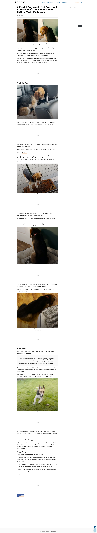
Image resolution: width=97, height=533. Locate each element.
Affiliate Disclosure (54, 529)
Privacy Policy (42, 529)
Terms (47, 529)
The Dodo (24, 153)
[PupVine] (25, 2)
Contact (61, 529)
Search (80, 25)
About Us (36, 529)
